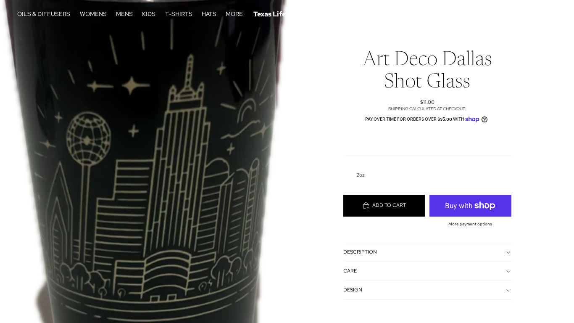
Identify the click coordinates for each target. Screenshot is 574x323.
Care (350, 270)
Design (352, 289)
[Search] (512, 14)
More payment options (470, 224)
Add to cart (389, 205)
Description (360, 252)
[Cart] (548, 14)
